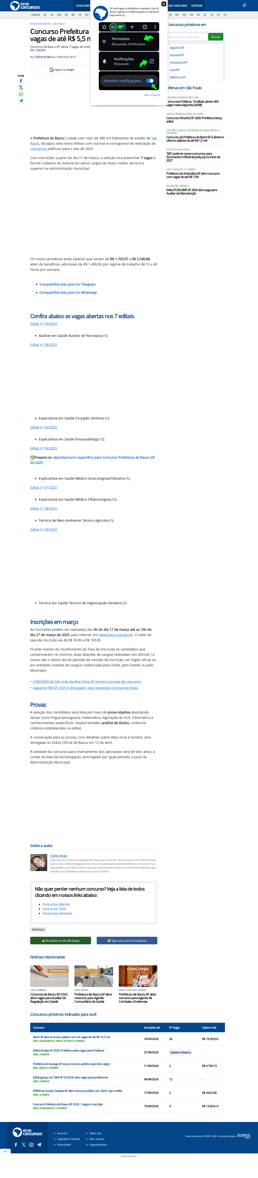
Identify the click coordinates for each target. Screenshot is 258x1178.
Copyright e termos (68, 1139)
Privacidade (64, 1144)
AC (45, 14)
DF (86, 14)
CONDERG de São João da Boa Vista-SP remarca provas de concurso (87, 681)
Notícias (196, 5)
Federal (35, 14)
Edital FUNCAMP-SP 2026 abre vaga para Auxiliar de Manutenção (191, 191)
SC (205, 14)
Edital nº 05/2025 (43, 427)
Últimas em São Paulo (184, 87)
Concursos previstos (57, 913)
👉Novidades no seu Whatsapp (60, 940)
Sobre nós (95, 1133)
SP (218, 14)
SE (211, 14)
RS (198, 14)
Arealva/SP (177, 55)
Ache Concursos (40, 23)
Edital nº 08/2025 (43, 508)
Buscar (215, 37)
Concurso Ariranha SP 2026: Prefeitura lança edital (194, 119)
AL (52, 14)
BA (73, 14)
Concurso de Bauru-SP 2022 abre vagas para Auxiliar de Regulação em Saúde (49, 997)
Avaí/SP (175, 70)
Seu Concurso (177, 5)
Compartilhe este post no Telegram (68, 284)
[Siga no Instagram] (31, 1144)
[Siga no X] (23, 1144)
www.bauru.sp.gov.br (116, 634)
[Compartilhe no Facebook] (21, 80)
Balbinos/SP (177, 77)
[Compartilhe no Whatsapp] (21, 94)
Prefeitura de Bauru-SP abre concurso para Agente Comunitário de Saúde (93, 997)
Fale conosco (96, 1139)
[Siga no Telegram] (39, 1144)
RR (191, 14)
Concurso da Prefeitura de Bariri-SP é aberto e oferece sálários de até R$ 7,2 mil (195, 139)
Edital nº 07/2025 (43, 487)
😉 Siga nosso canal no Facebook (127, 940)
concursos (38, 148)
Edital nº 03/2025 (43, 323)
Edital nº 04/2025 (43, 344)
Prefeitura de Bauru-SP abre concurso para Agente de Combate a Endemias (137, 997)
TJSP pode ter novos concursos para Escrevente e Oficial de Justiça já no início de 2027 (193, 157)
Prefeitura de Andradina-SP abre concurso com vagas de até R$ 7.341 (193, 175)
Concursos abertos (56, 904)
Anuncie (62, 1133)
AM (59, 14)
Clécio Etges (43, 57)
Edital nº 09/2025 (43, 529)
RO (184, 14)
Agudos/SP (177, 48)
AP (66, 14)
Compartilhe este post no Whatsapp (68, 292)
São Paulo (59, 23)
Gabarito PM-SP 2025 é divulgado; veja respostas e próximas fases (85, 688)
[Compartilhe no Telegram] (21, 100)
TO (225, 14)
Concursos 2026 (54, 908)
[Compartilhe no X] (21, 87)
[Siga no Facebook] (15, 1144)
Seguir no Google (64, 69)
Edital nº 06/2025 (43, 448)
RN (177, 14)
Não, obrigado (152, 95)
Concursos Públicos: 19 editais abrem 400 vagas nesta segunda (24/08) (192, 103)
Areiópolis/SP (178, 62)
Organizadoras (98, 1144)
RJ (170, 14)
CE (80, 14)
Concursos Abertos (89, 5)
